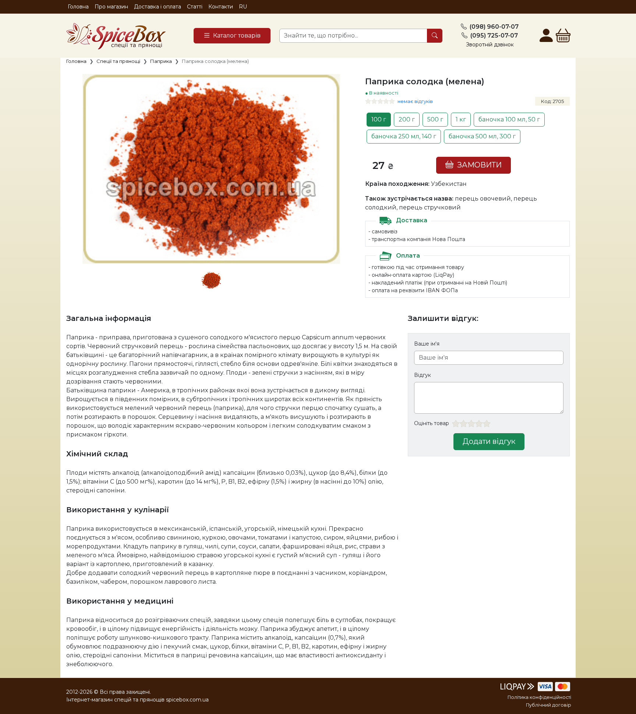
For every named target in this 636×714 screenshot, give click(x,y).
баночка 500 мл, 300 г (482, 136)
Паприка (161, 61)
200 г (407, 119)
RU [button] (243, 6)
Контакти (220, 6)
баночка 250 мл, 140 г (403, 136)
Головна (78, 6)
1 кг (461, 119)
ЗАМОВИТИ (477, 164)
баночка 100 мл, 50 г (509, 119)
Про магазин (111, 6)
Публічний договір (548, 705)
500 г (435, 119)
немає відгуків (415, 101)
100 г (378, 119)
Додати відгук (489, 441)
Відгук (422, 375)
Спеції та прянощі (118, 61)
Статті (194, 6)
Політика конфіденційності (539, 697)
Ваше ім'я (426, 343)
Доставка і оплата (157, 6)
